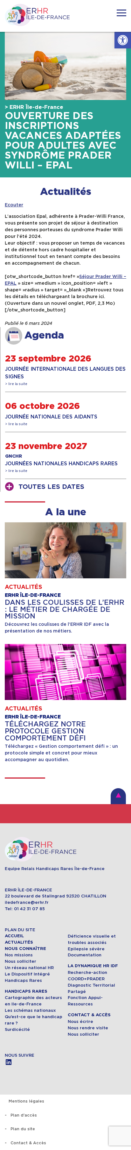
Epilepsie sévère (86, 948)
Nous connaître (25, 948)
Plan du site (22, 1129)
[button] (122, 40)
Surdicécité (18, 1029)
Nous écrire (80, 1021)
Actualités (65, 192)
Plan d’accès (23, 1115)
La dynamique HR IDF (93, 966)
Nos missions (19, 955)
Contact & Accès (89, 1015)
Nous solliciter (20, 961)
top (118, 796)
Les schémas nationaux (30, 1010)
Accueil (14, 936)
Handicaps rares (26, 991)
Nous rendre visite (88, 1027)
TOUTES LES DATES (51, 487)
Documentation (84, 955)
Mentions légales (26, 1101)
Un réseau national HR (29, 967)
